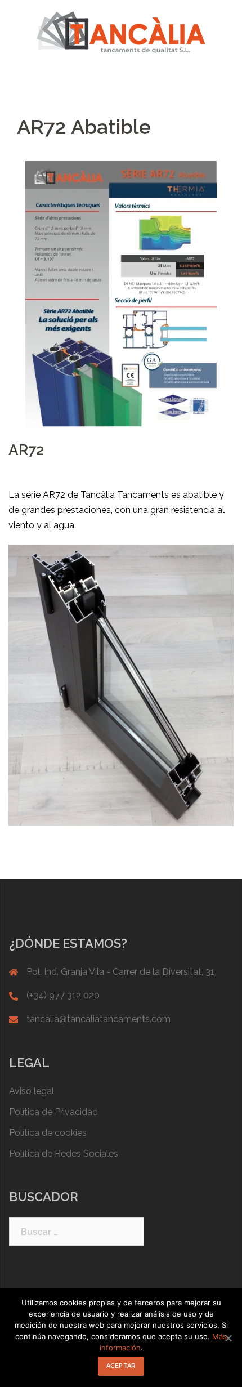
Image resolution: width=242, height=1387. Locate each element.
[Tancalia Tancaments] (121, 31)
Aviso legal (31, 1091)
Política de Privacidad (53, 1112)
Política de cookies (48, 1132)
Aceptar (121, 1366)
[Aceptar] (228, 1338)
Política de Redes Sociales (63, 1153)
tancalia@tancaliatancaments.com (98, 1019)
